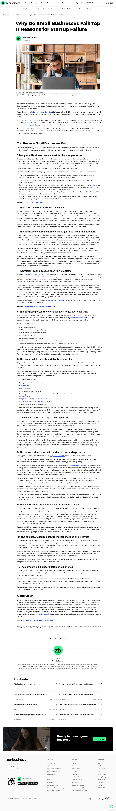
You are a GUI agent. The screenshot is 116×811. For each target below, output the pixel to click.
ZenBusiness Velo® (52, 777)
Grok (65, 95)
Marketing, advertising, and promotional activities (35, 401)
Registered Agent (52, 766)
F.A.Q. (99, 766)
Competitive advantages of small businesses (33, 399)
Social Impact (76, 768)
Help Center (101, 768)
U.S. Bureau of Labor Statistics (41, 112)
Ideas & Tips (36, 9)
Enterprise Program (78, 785)
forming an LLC (43, 614)
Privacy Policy (102, 777)
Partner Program (77, 779)
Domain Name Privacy (53, 790)
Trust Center (101, 779)
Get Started (99, 739)
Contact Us (101, 771)
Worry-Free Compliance (54, 768)
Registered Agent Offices (79, 790)
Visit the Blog (76, 777)
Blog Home (26, 9)
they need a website (57, 456)
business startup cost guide (54, 300)
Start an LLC (109, 3)
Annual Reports (51, 774)
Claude (43, 95)
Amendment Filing (52, 785)
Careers (74, 766)
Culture (74, 771)
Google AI (55, 95)
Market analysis (24, 385)
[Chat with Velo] (111, 806)
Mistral (76, 95)
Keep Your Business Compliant (84, 9)
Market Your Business (66, 9)
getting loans (34, 125)
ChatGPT (22, 95)
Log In (12, 766)
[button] (46, 747)
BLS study (27, 120)
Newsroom (75, 774)
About (74, 763)
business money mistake (34, 274)
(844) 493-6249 (87, 3)
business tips (91, 185)
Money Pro (50, 779)
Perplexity (33, 95)
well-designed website (78, 465)
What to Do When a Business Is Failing (39, 620)
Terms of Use (102, 774)
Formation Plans (51, 763)
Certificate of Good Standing (55, 788)
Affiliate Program (77, 782)
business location (79, 318)
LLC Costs (50, 782)
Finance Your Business (19, 15)
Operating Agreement (53, 771)
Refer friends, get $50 (79, 788)
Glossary (100, 782)
